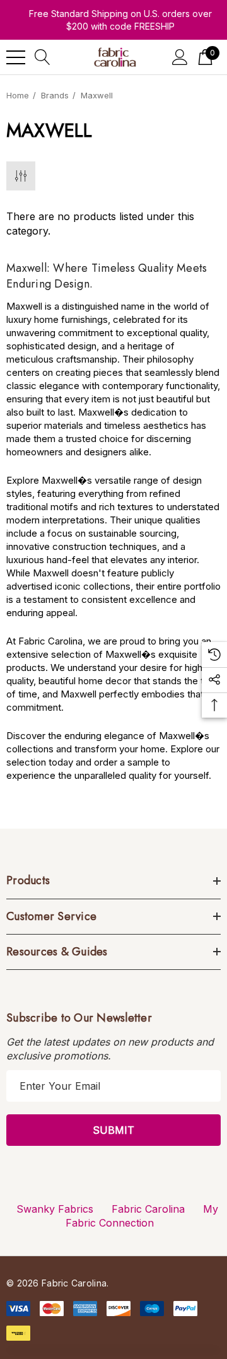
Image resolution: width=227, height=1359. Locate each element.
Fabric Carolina (148, 1209)
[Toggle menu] (15, 57)
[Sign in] (180, 57)
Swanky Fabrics (54, 1209)
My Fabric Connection (142, 1216)
